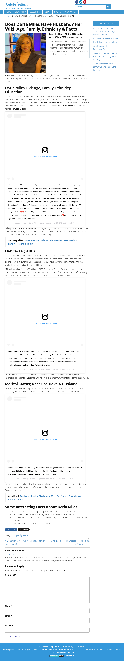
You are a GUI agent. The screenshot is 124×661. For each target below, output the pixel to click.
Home (8, 12)
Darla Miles (33, 223)
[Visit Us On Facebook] (77, 1)
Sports (57, 12)
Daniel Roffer (75, 37)
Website (9, 625)
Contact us (71, 12)
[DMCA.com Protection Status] (56, 655)
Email (8, 616)
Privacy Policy (64, 649)
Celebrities (35, 12)
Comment (10, 574)
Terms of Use (48, 649)
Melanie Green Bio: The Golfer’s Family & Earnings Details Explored (104, 31)
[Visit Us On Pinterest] (85, 1)
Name (8, 606)
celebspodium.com (55, 646)
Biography (20, 12)
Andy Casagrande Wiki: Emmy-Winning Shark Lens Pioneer (104, 66)
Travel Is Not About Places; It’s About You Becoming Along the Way (105, 56)
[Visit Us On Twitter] (81, 1)
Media (47, 12)
